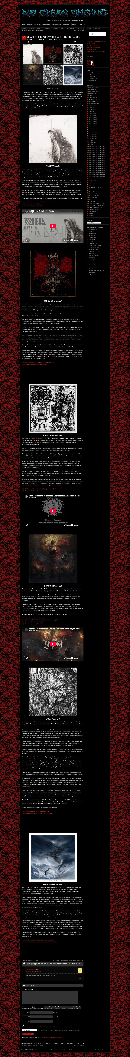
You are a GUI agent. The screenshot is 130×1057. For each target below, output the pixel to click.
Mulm (74, 960)
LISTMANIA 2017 (93, 123)
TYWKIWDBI (92, 272)
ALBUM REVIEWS (56, 24)
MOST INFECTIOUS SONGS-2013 (97, 154)
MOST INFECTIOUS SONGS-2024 (97, 176)
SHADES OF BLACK (41, 41)
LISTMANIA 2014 (93, 117)
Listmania (91, 111)
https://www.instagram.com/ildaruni (32, 624)
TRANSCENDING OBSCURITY (96, 271)
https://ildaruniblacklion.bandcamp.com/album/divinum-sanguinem (40, 620)
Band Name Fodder (93, 91)
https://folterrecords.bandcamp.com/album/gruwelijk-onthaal (39, 489)
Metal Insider (92, 257)
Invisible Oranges (93, 249)
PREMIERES (66, 24)
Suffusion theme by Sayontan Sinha (101, 1049)
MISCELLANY (92, 142)
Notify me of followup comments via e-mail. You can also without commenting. (58, 1030)
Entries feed (92, 76)
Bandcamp (91, 231)
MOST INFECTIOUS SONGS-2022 (97, 172)
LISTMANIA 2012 (93, 113)
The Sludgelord (93, 267)
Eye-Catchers (92, 101)
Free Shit (91, 105)
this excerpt (53, 308)
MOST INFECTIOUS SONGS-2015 (97, 158)
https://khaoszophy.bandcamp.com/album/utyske (35, 811)
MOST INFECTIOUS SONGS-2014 (97, 156)
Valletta (81, 960)
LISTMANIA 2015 (93, 119)
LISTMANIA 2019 (93, 127)
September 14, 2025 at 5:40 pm (33, 971)
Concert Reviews (93, 97)
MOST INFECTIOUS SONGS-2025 (97, 178)
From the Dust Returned (95, 245)
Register (91, 72)
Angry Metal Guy (93, 229)
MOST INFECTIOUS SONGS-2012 (97, 152)
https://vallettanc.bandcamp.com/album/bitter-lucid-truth (37, 202)
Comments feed (93, 78)
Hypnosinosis (63, 960)
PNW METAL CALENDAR (34, 24)
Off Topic (91, 182)
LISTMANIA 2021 (93, 131)
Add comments (79, 41)
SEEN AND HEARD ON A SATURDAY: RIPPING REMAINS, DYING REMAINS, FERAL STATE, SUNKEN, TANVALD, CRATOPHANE (42, 29)
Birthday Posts (92, 93)
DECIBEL (91, 241)
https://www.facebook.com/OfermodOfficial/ (34, 364)
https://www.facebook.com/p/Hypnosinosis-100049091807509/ (39, 942)
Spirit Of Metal (92, 263)
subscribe (66, 1030)
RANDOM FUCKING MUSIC (95, 188)
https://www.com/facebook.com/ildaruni (33, 622)
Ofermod (78, 960)
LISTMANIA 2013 (93, 115)
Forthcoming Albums (94, 103)
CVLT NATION (92, 237)
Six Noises (91, 261)
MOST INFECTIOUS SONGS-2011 (97, 150)
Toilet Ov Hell (92, 269)
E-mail (28, 1016)
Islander (30, 960)
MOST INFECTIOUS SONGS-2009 (97, 146)
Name (28, 1012)
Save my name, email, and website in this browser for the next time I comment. (41, 1027)
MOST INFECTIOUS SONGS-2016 (97, 160)
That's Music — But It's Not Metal (96, 205)
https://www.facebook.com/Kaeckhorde (33, 490)
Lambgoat (91, 251)
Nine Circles (92, 259)
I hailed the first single (37, 438)
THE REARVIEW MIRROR (95, 207)
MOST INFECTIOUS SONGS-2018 (97, 164)
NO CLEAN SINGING (31, 1049)
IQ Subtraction (92, 109)
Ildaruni (68, 960)
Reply (80, 978)
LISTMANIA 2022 (93, 133)
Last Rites (91, 253)
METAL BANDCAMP (94, 255)
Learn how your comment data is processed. (51, 1037)
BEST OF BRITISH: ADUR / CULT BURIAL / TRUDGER (75, 29)
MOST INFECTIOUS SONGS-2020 (97, 168)
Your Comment (29, 989)
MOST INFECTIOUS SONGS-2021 (97, 170)
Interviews (91, 107)
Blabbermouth (92, 233)
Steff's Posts (92, 201)
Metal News (92, 140)
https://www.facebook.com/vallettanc (32, 206)
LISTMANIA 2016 (93, 121)
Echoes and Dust (93, 243)
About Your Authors (93, 87)
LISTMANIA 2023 (93, 135)
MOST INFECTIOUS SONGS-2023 (97, 174)
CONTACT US (82, 24)
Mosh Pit (91, 144)
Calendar (91, 95)
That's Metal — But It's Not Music (96, 203)
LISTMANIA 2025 (93, 138)
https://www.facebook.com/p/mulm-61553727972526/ (37, 813)
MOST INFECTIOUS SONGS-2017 (97, 162)
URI (29, 1021)
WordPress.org (92, 80)
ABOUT (74, 24)
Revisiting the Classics (94, 193)
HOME (23, 24)
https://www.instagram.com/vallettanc (32, 204)
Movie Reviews (92, 180)
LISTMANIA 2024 (93, 136)
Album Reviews (32, 41)
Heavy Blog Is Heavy (94, 247)
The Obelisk (92, 265)
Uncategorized (92, 211)
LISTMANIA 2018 (93, 125)
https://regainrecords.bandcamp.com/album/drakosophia (38, 362)
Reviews (91, 190)
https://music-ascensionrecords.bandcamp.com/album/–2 (38, 940)
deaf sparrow (92, 239)
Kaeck (71, 960)
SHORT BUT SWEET (94, 197)
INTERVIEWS (46, 24)
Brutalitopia (92, 235)
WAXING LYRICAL (93, 213)
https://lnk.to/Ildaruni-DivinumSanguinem (33, 618)
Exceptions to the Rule (94, 99)
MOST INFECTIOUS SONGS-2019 (97, 166)
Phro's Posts (92, 184)
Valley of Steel (92, 274)
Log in (90, 74)
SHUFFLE (91, 199)
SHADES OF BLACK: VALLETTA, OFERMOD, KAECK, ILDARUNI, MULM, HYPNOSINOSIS (53, 38)
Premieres (91, 186)
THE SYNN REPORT (94, 209)
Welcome (91, 215)
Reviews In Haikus (93, 192)
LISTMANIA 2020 (93, 129)
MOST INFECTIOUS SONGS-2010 (97, 148)
